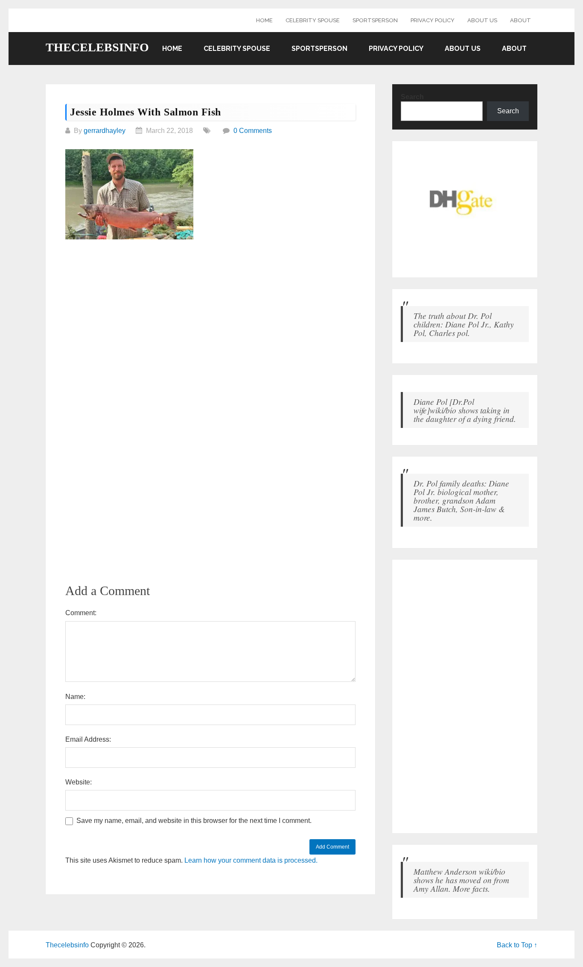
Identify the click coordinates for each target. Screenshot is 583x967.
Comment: (80, 612)
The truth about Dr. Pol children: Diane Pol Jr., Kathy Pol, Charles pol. (464, 324)
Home (264, 20)
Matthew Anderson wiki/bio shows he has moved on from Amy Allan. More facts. (461, 880)
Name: (75, 696)
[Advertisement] (210, 311)
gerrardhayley (104, 130)
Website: (78, 782)
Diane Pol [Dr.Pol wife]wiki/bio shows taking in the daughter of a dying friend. (465, 410)
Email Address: (88, 739)
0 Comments (252, 130)
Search (412, 96)
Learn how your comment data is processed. (251, 860)
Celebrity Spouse (313, 20)
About (520, 20)
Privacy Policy (433, 20)
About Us (482, 20)
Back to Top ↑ (517, 945)
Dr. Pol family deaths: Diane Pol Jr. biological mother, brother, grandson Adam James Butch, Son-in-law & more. (461, 500)
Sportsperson (375, 20)
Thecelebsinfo (97, 47)
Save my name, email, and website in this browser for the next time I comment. (194, 820)
